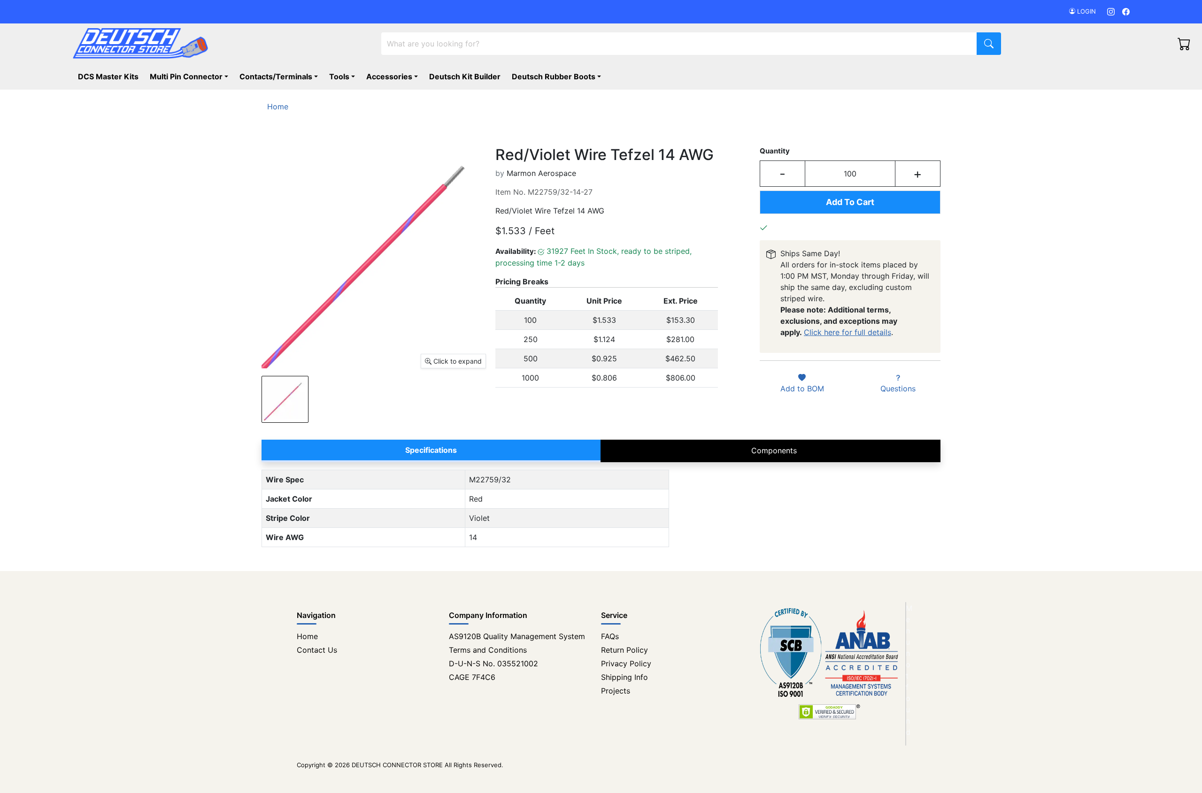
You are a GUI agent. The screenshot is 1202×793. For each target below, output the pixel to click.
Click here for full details (847, 332)
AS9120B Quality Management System (517, 636)
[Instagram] (1111, 11)
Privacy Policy (626, 663)
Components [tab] (774, 450)
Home (307, 636)
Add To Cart (850, 202)
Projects (615, 690)
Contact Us (317, 650)
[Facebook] (1126, 11)
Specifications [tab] (431, 450)
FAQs (610, 636)
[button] (558, 76)
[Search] (989, 43)
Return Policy (624, 650)
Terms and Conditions (488, 650)
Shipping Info (624, 677)
